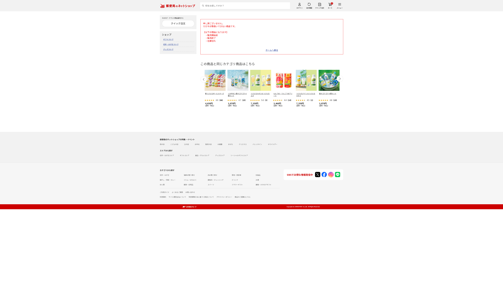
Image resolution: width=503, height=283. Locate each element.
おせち (230, 144)
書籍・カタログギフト (263, 184)
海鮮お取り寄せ (189, 175)
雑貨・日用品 (188, 184)
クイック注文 (319, 8)
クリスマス (243, 144)
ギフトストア (168, 39)
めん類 (162, 184)
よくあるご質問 (177, 192)
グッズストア (168, 49)
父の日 (186, 144)
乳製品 (258, 175)
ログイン (300, 8)
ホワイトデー (272, 144)
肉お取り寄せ (212, 175)
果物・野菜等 (236, 175)
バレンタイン (257, 144)
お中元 (197, 144)
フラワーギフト (237, 184)
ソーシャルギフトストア (239, 155)
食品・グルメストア (202, 155)
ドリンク (235, 180)
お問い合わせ (190, 192)
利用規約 (163, 197)
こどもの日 (174, 144)
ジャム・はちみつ (190, 180)
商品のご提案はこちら (242, 197)
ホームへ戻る (272, 50)
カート (330, 8)
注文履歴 (309, 8)
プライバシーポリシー (224, 197)
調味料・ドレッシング (215, 180)
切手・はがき (164, 175)
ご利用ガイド (164, 192)
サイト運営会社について (177, 197)
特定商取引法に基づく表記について (201, 197)
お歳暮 (220, 144)
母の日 (162, 144)
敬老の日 (208, 144)
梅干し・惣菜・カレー (168, 180)
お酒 (257, 180)
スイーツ (211, 184)
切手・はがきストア (171, 44)
